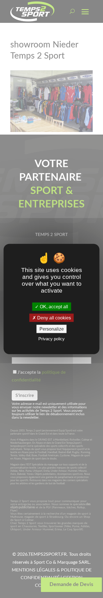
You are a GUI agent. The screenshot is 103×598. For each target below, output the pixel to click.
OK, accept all (53, 306)
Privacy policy (51, 338)
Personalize (51, 329)
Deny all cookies (53, 317)
